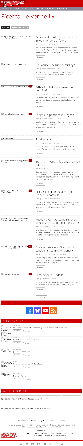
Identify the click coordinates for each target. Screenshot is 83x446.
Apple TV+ (39, 8)
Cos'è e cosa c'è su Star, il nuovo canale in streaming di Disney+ (56, 248)
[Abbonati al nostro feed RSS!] (53, 310)
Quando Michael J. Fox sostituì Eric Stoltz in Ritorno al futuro (57, 38)
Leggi (41, 57)
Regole (42, 421)
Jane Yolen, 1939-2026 (22, 352)
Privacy (33, 421)
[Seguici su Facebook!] (29, 310)
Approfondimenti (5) (20, 27)
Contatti (62, 421)
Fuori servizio (44, 139)
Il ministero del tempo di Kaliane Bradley (28, 364)
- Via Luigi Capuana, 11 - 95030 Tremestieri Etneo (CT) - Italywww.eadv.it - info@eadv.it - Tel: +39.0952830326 (50, 434)
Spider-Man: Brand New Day (24, 8)
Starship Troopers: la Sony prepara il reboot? (58, 163)
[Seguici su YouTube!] (45, 310)
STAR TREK (16, 373)
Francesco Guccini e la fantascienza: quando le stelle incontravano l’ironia (40, 328)
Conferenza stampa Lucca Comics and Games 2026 (22, 408)
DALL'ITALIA (16, 325)
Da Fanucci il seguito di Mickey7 (55, 65)
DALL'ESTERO (17, 349)
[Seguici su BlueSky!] (37, 310)
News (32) (5, 27)
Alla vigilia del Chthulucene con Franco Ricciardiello (54, 193)
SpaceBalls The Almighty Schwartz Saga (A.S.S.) (20, 399)
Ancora (42, 297)
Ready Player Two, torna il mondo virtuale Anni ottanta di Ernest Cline (57, 221)
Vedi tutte (77, 391)
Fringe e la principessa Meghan (55, 115)
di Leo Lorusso (41, 169)
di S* (37, 44)
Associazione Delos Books (35, 427)
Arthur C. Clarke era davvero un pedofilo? (55, 88)
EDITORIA (16, 337)
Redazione (52, 421)
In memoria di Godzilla (49, 275)
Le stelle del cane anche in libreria (26, 340)
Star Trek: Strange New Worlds (56, 8)
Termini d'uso (23, 421)
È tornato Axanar (19, 376)
